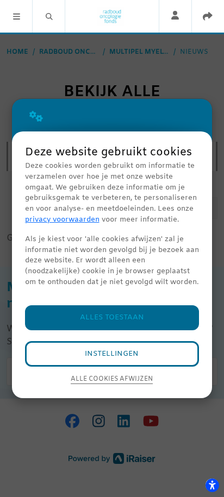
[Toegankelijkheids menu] (212, 485)
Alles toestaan (112, 317)
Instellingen (112, 353)
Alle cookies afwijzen (112, 379)
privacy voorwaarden (62, 219)
